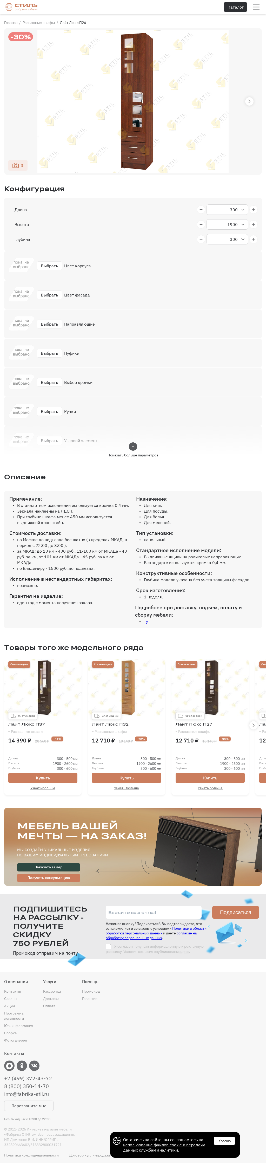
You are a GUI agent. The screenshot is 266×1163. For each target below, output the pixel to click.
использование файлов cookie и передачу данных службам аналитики (164, 1147)
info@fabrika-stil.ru (26, 1094)
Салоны (10, 998)
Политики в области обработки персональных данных (156, 930)
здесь (184, 951)
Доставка (51, 998)
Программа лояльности (14, 1016)
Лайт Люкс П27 (194, 728)
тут (147, 621)
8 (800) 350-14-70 (26, 1086)
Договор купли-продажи (90, 1155)
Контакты (12, 991)
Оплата (49, 1006)
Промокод (91, 991)
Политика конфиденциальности (31, 1155)
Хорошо (224, 1141)
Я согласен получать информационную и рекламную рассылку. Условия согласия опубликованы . (155, 949)
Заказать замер (48, 867)
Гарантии (89, 998)
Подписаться (235, 912)
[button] (249, 101)
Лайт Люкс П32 (110, 728)
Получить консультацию (49, 877)
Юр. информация (18, 1025)
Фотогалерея (15, 1040)
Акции (9, 1006)
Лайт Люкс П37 (26, 728)
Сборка (10, 1033)
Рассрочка (52, 991)
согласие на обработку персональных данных (151, 935)
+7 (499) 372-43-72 (28, 1078)
